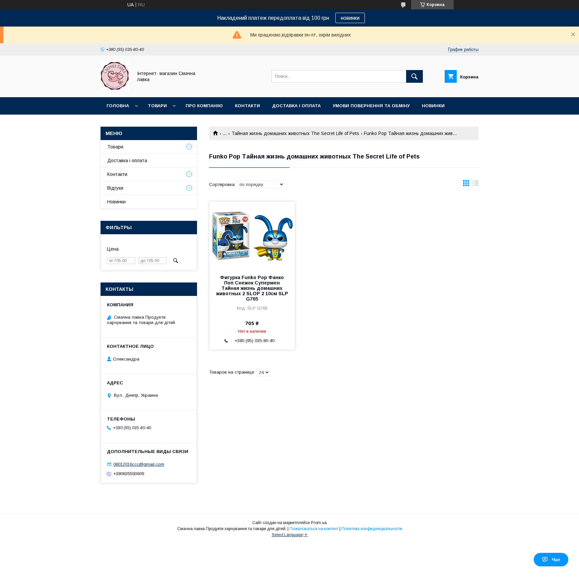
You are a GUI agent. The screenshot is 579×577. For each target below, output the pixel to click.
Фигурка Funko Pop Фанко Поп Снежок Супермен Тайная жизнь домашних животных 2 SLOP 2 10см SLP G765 (252, 288)
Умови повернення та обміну (371, 105)
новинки (350, 18)
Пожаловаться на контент (314, 528)
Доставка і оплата (296, 105)
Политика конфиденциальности (371, 528)
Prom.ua (319, 522)
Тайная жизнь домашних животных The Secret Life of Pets (295, 133)
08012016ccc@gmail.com (138, 464)
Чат (556, 559)
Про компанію (204, 105)
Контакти (247, 105)
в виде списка (475, 184)
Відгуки (115, 188)
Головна (118, 105)
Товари (157, 105)
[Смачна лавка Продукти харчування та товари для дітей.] (115, 88)
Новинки (433, 105)
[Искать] (414, 76)
